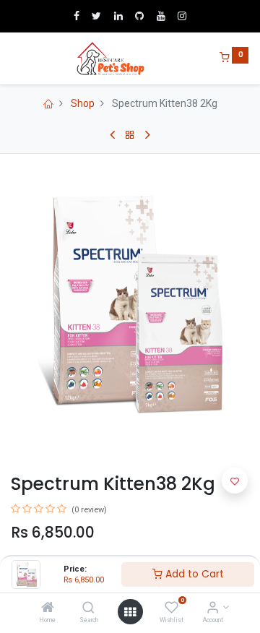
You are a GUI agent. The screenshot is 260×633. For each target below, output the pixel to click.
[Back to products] (130, 135)
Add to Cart (193, 574)
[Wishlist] (171, 608)
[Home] (47, 608)
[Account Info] (213, 608)
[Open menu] (130, 612)
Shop (83, 103)
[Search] (88, 608)
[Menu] (12, 58)
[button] (235, 481)
